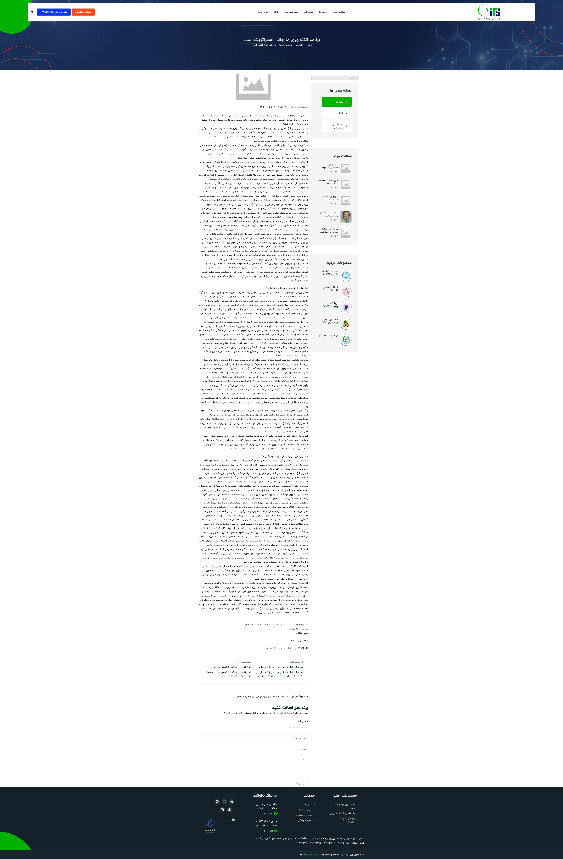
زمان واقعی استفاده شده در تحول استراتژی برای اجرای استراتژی (329, 182)
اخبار (340, 113)
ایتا (266, 648)
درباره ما (323, 12)
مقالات (299, 45)
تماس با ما (263, 12)
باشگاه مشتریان (83, 12)
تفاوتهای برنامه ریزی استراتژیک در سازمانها (329, 198)
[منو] (489, 11)
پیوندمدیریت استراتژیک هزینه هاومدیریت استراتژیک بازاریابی (329, 166)
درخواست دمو (291, 12)
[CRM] (232, 801)
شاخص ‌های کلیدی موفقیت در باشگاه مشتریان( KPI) (266, 808)
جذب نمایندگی (305, 820)
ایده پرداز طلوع (314, 854)
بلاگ (276, 12)
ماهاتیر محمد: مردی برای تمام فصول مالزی (329, 214)
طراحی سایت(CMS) (329, 335)
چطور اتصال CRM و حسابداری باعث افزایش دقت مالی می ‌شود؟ (264, 825)
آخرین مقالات (305, 809)
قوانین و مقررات (304, 815)
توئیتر (273, 648)
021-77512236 (328, 843)
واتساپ (281, 648)
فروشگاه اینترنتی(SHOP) (331, 305)
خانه (310, 45)
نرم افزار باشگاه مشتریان (342, 813)
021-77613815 (314, 843)
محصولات (308, 12)
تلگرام (289, 648)
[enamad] (210, 825)
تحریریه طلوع (295, 107)
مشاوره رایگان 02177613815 (53, 12)
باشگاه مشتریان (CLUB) (331, 288)
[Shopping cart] (31, 12)
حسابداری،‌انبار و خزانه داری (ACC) (330, 321)
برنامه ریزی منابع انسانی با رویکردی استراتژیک (330, 230)
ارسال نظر (300, 783)
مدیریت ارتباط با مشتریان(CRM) (330, 272)
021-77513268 (343, 843)
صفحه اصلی (339, 12)
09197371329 (301, 843)
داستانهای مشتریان (338, 126)
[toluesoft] (224, 801)
